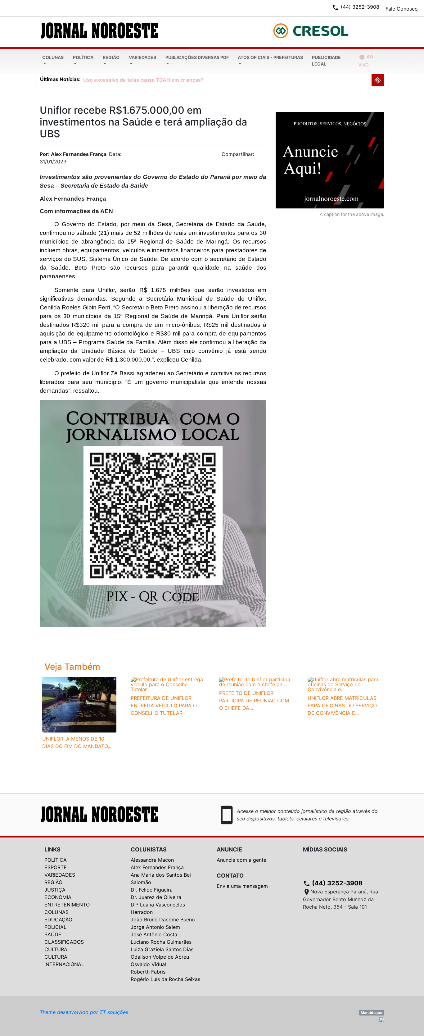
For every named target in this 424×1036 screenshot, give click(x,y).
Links (52, 849)
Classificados (64, 942)
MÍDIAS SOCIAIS (325, 849)
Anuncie (229, 849)
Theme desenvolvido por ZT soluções (84, 1012)
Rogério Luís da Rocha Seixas (165, 979)
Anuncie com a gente (241, 860)
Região (111, 57)
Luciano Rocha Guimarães (161, 942)
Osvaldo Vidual (148, 964)
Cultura (55, 949)
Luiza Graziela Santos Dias (162, 949)
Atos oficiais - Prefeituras (270, 57)
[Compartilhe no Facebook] (264, 156)
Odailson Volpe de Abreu (160, 957)
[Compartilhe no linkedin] (258, 156)
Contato (230, 875)
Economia (57, 897)
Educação (58, 919)
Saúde (52, 934)
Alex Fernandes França (157, 867)
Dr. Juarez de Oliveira (156, 897)
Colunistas (149, 849)
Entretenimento (67, 904)
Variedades (142, 57)
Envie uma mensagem (242, 886)
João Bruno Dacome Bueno (163, 919)
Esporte (55, 867)
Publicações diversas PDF (197, 57)
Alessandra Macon (152, 860)
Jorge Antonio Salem (155, 927)
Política (83, 57)
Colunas (53, 57)
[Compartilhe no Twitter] (261, 156)
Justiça (54, 890)
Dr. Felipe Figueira (152, 890)
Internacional (64, 964)
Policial (55, 927)
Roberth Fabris (148, 972)
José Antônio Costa (154, 934)
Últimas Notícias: (60, 79)
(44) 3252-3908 (333, 883)
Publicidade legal (326, 60)
